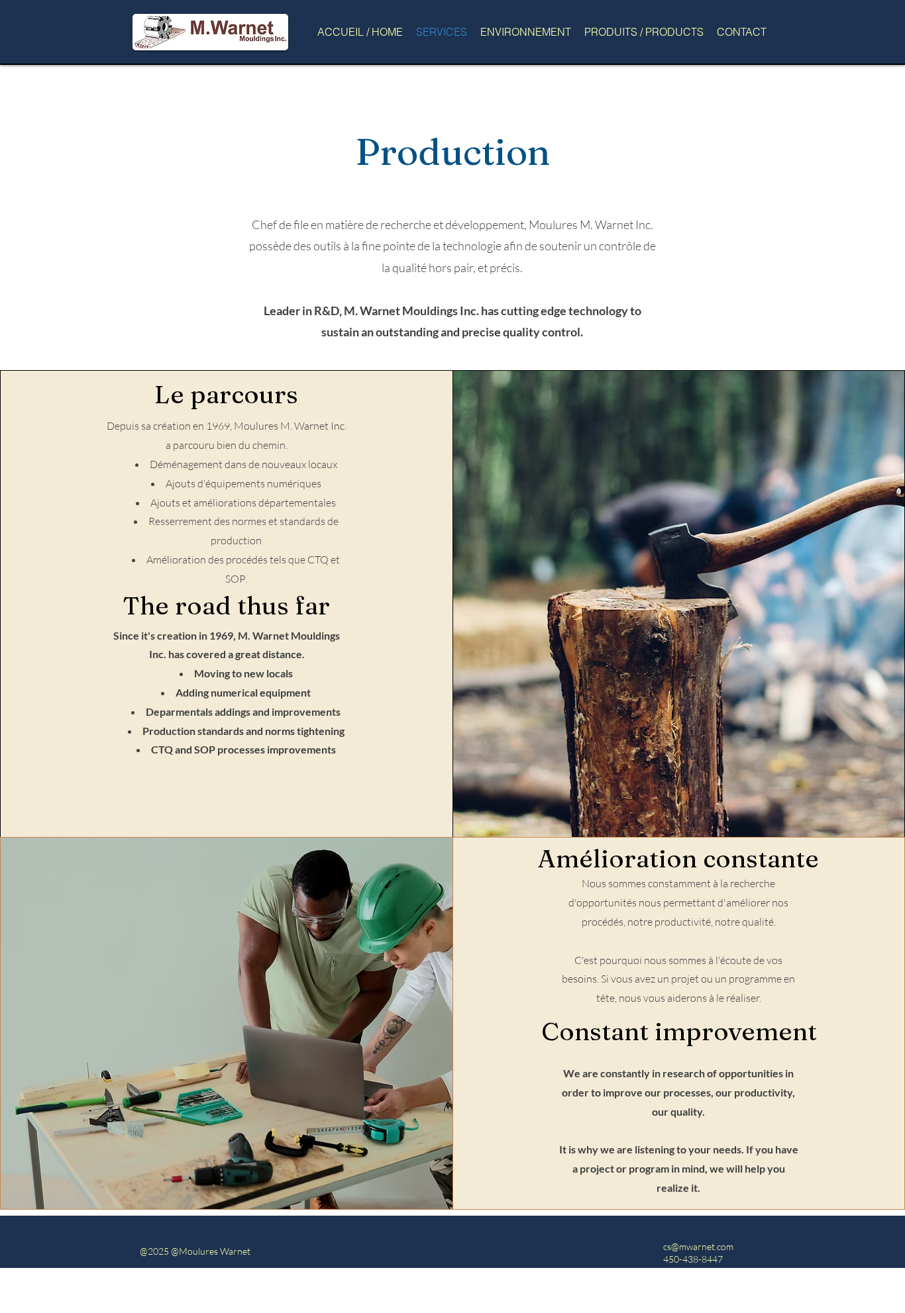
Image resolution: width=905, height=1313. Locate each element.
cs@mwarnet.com (698, 1246)
